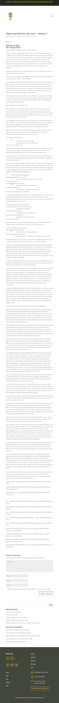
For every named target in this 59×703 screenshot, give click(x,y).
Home (32, 654)
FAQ (32, 667)
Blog (7, 675)
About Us (33, 657)
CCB (7, 686)
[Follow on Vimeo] (16, 665)
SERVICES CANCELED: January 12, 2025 (17, 620)
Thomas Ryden (10, 36)
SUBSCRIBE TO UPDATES (40, 688)
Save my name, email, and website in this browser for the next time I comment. (29, 589)
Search (50, 605)
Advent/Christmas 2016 (26, 36)
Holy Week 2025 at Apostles (13, 612)
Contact (8, 682)
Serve (7, 672)
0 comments (34, 36)
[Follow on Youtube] (12, 665)
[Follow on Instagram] (8, 665)
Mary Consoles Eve (21, 642)
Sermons (33, 664)
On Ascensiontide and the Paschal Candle (28, 636)
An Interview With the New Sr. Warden (16, 617)
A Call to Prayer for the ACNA (24, 639)
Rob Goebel (9, 630)
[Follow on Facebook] (8, 658)
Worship (33, 660)
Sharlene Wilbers (10, 636)
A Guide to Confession (12, 615)
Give (7, 679)
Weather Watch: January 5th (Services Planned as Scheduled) (23, 623)
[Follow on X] (12, 658)
